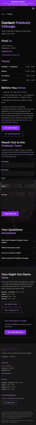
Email (3, 178)
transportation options (9, 122)
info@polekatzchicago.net (10, 55)
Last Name (4, 170)
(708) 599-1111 (6, 51)
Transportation (13, 422)
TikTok (12, 357)
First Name (5, 161)
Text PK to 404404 (18, 1)
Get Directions (10, 128)
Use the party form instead (23, 154)
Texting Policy (5, 422)
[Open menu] (33, 8)
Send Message (10, 214)
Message (4, 194)
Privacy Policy (29, 420)
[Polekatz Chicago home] (8, 8)
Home (3, 14)
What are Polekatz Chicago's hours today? (18, 241)
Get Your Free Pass (15, 332)
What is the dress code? (18, 248)
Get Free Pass (9, 403)
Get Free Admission (12, 134)
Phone (3, 186)
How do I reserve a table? (18, 253)
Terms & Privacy (24, 4)
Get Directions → (6, 373)
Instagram (5, 357)
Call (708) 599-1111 (12, 310)
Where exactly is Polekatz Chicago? (18, 258)
